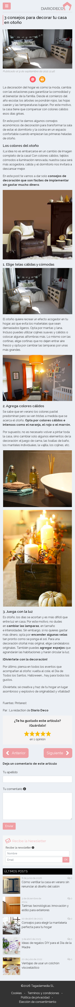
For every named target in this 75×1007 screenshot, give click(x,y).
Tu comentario (13, 789)
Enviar (9, 826)
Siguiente (55, 753)
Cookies (16, 993)
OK (66, 859)
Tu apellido (10, 772)
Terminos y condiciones (43, 993)
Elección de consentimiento (37, 1002)
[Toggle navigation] (7, 6)
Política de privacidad (35, 997)
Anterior (18, 753)
